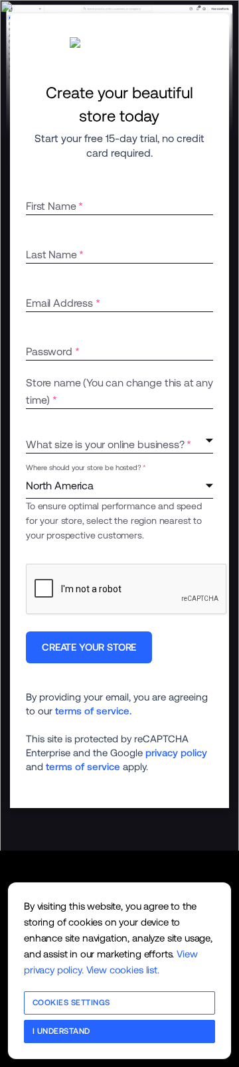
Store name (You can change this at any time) (119, 391)
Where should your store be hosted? (83, 468)
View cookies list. (122, 969)
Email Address (59, 303)
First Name (51, 206)
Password (49, 351)
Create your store (89, 647)
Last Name (51, 254)
